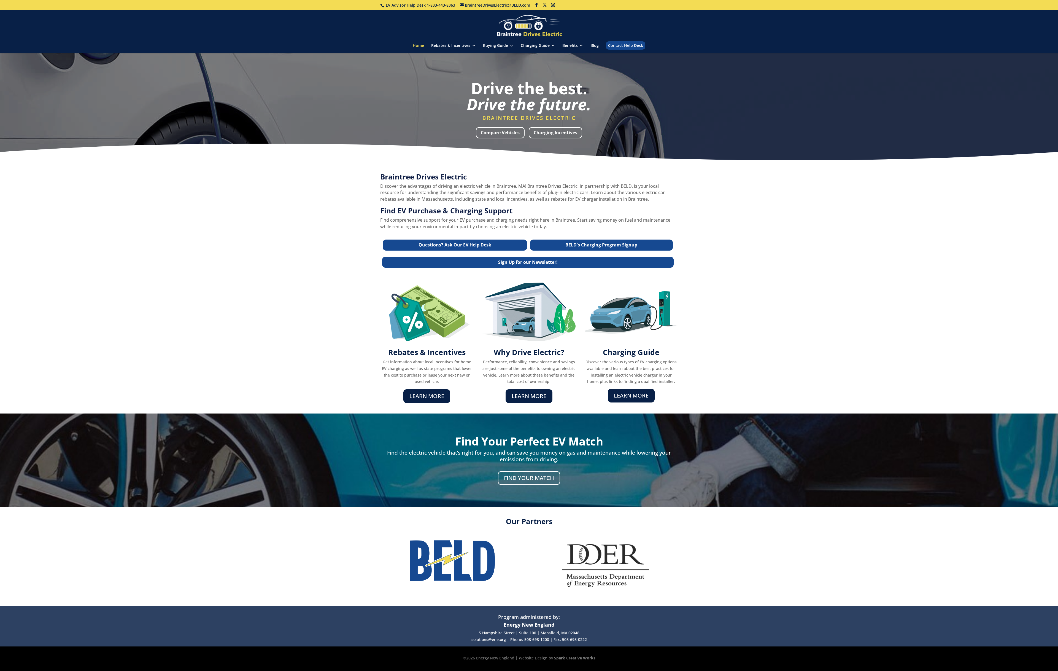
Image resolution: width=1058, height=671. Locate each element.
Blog (594, 46)
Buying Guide (495, 46)
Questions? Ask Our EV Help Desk (455, 245)
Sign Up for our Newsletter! (528, 262)
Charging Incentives (555, 133)
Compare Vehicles (500, 133)
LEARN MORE (426, 396)
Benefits (570, 46)
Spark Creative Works (574, 658)
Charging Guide (535, 46)
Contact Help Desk (625, 45)
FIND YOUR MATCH (529, 478)
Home (418, 46)
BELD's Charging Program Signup (601, 245)
